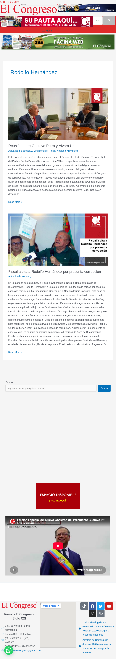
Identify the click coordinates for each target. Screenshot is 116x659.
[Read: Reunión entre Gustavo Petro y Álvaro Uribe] (58, 114)
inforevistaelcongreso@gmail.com (23, 650)
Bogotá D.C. (27, 150)
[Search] (109, 20)
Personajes (41, 150)
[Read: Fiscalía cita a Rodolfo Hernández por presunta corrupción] (58, 240)
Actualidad (14, 150)
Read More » (15, 201)
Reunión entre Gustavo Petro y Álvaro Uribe (43, 146)
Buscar (9, 382)
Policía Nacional (57, 150)
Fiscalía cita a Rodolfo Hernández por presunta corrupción (54, 272)
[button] (46, 30)
